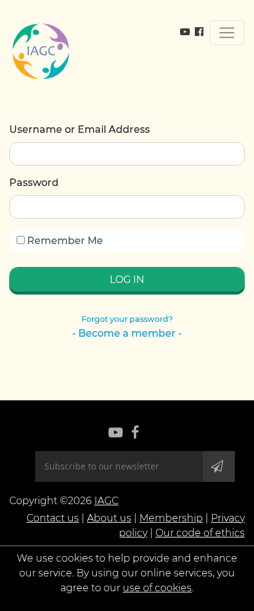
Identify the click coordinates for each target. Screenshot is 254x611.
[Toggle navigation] (227, 32)
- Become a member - (127, 333)
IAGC (106, 501)
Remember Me (64, 241)
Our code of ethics (200, 533)
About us (109, 518)
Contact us (53, 518)
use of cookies (157, 588)
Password (34, 182)
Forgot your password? (127, 319)
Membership (171, 518)
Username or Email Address (79, 129)
